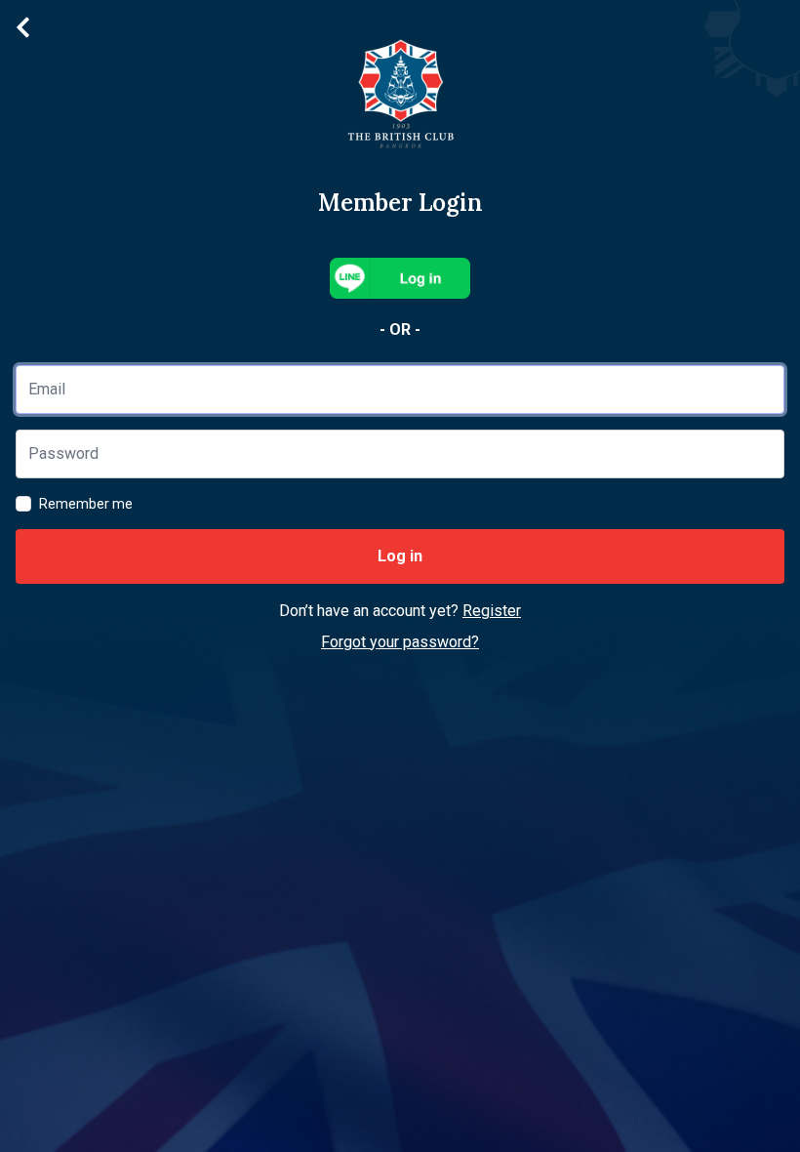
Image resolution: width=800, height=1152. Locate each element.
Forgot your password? (400, 642)
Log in (400, 556)
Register (491, 610)
